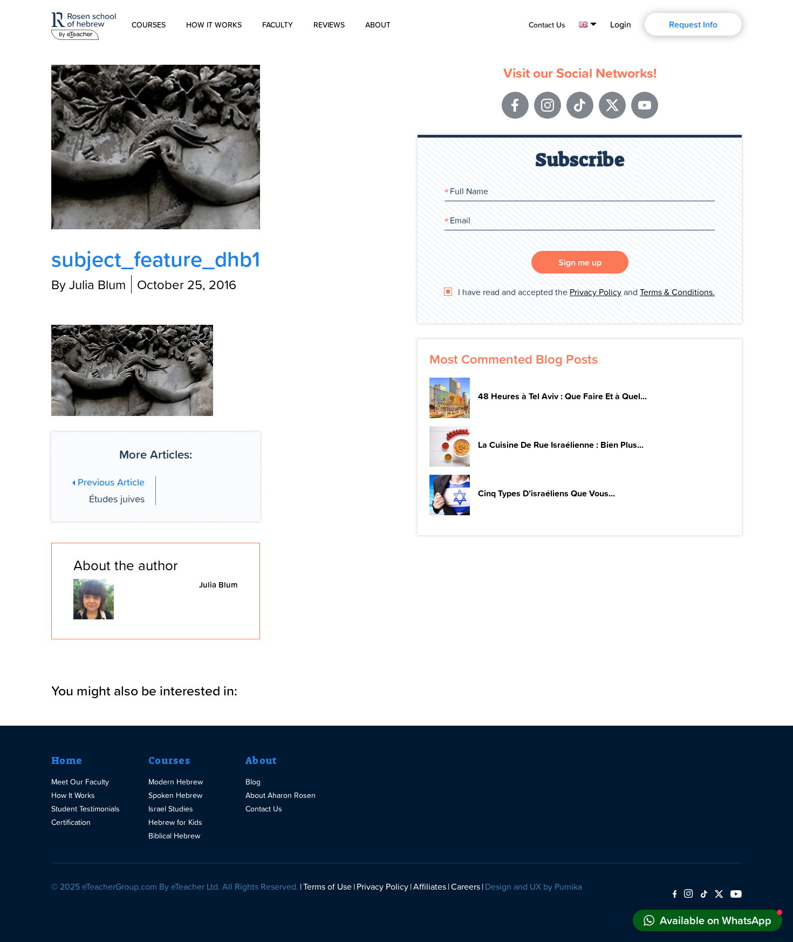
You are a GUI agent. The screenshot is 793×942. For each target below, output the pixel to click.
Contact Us (547, 24)
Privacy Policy (595, 292)
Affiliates (429, 886)
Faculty (277, 24)
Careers (465, 886)
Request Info (693, 24)
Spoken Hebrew (175, 795)
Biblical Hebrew (174, 835)
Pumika (568, 886)
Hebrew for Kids (175, 822)
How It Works (214, 24)
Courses (149, 24)
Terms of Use (327, 886)
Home (66, 760)
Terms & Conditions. (677, 292)
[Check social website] (674, 894)
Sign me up (579, 262)
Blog (253, 781)
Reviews (329, 24)
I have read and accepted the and (585, 292)
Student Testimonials (85, 808)
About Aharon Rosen (280, 795)
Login (620, 24)
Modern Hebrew (175, 781)
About (378, 24)
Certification (71, 822)
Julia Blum (218, 584)
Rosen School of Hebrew (83, 24)
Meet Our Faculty (80, 781)
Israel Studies (170, 808)
